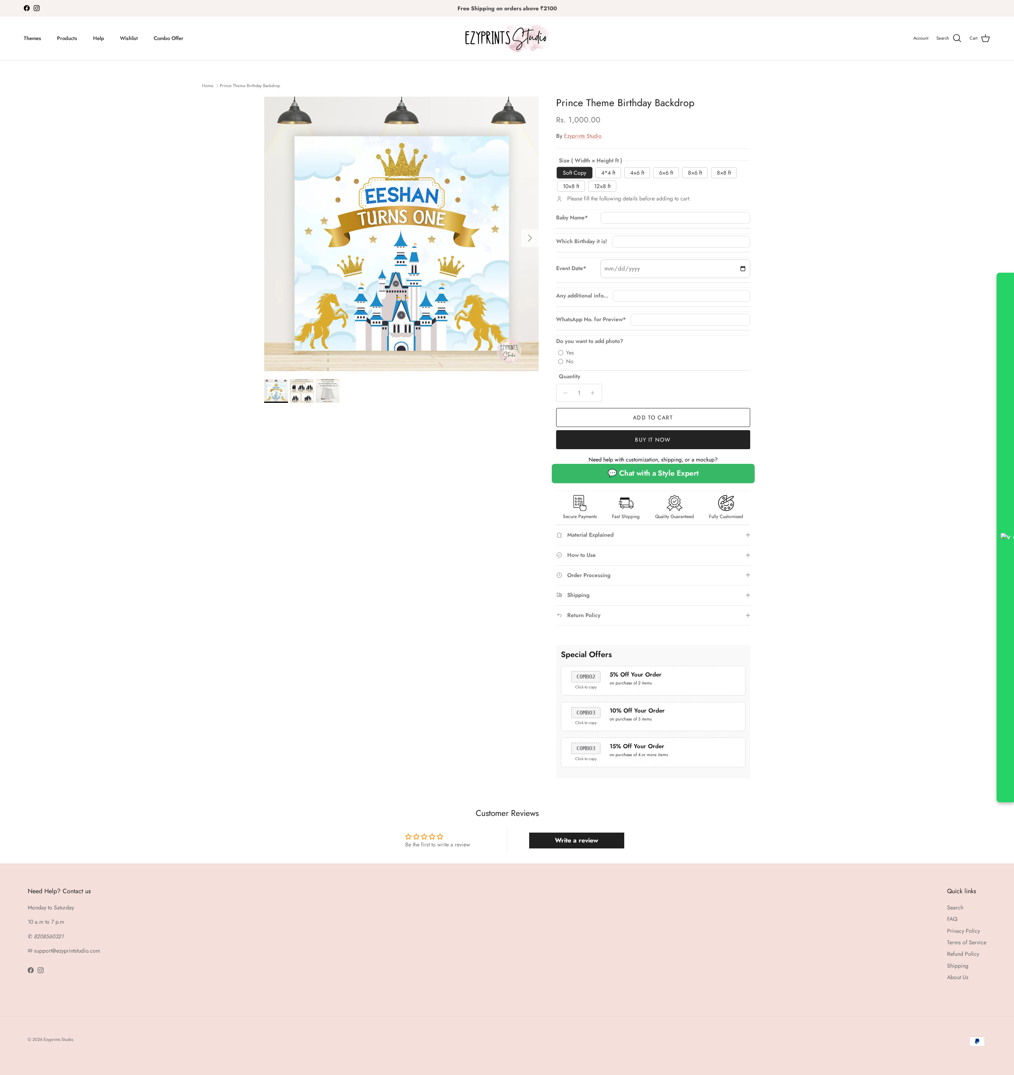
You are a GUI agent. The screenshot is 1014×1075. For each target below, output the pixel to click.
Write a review (576, 840)
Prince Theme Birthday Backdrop (250, 85)
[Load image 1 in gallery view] (401, 234)
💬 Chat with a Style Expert (653, 473)
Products (67, 38)
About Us (957, 977)
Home (207, 85)
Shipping (957, 966)
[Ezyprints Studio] (507, 38)
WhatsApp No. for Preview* (591, 319)
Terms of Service (966, 942)
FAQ (952, 919)
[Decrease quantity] (563, 393)
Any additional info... (582, 295)
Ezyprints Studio (583, 136)
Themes (32, 38)
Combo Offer (168, 38)
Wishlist (129, 38)
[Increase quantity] (595, 393)
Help (98, 38)
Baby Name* (572, 217)
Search (955, 907)
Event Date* (571, 268)
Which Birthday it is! (581, 241)
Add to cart (653, 417)
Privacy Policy (963, 931)
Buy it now (653, 440)
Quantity (569, 376)
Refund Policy (963, 954)
